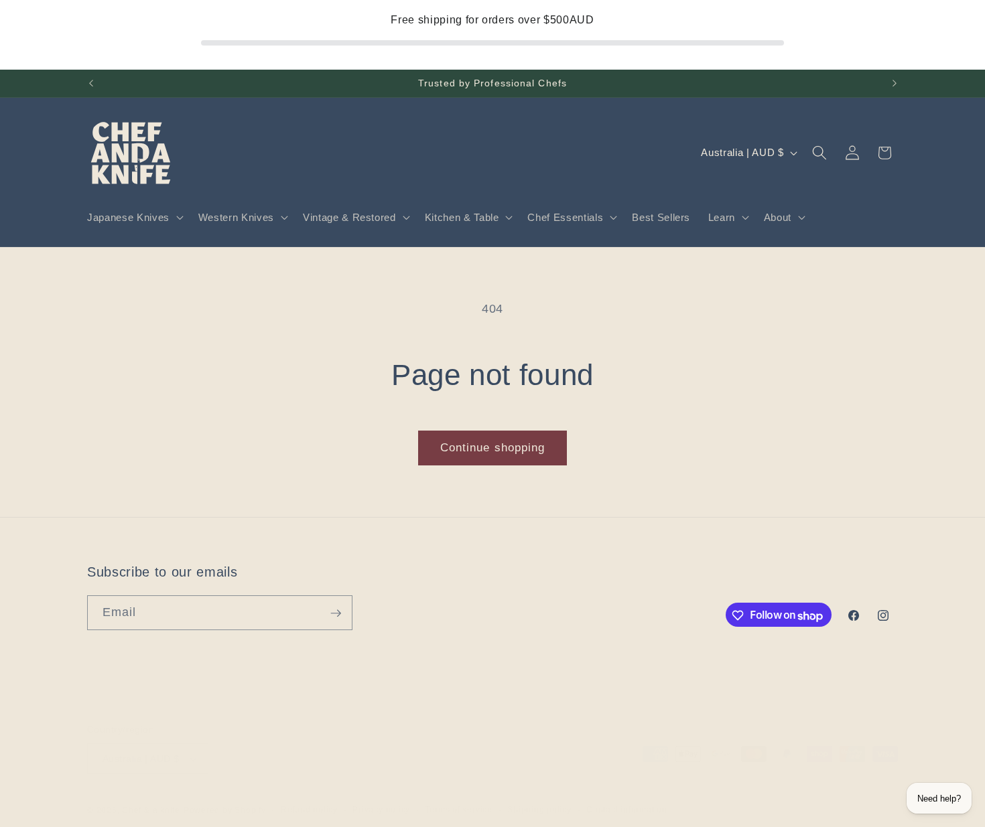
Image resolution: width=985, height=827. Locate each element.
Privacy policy (381, 809)
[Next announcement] (894, 84)
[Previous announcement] (91, 84)
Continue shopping (492, 447)
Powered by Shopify (225, 810)
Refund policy (309, 809)
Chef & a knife (151, 810)
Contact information (626, 809)
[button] (134, 217)
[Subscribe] (336, 613)
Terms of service (458, 809)
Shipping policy (539, 809)
